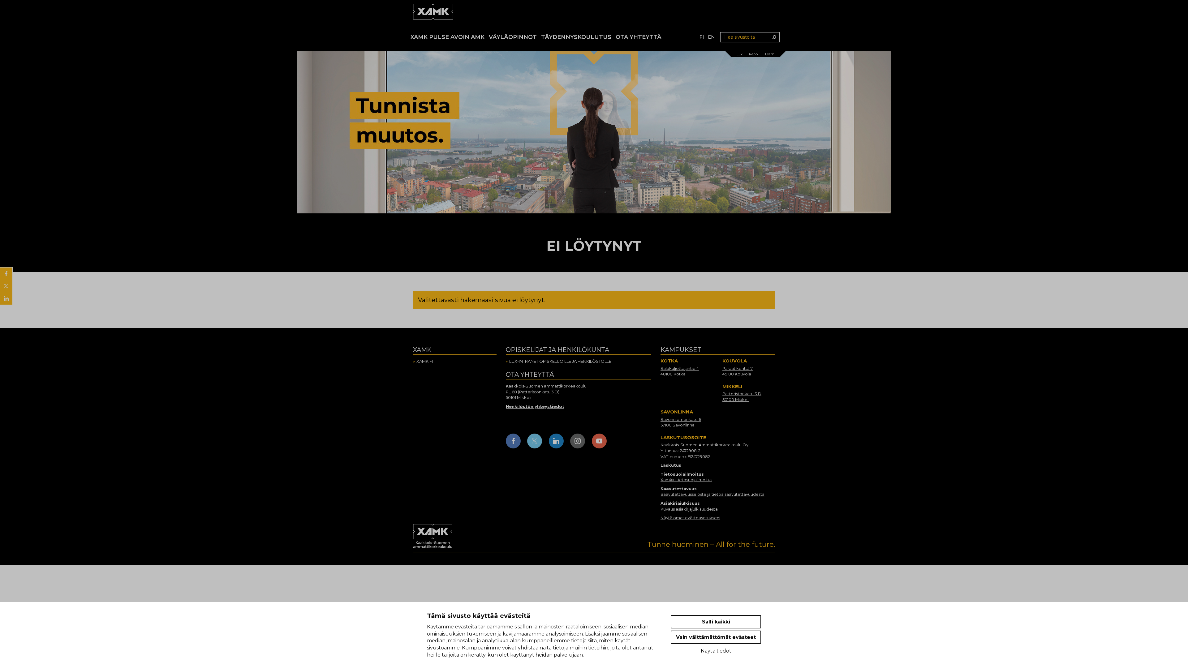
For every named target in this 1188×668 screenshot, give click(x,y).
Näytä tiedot (716, 651)
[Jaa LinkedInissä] (6, 298)
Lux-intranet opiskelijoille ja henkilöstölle (560, 361)
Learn (769, 54)
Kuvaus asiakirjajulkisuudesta (689, 509)
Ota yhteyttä (638, 37)
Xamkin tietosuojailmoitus (686, 479)
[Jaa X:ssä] (6, 286)
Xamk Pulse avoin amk (447, 37)
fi (701, 37)
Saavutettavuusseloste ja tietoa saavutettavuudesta (712, 494)
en (711, 37)
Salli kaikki (716, 622)
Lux (739, 54)
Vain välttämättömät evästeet (716, 637)
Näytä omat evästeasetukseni (690, 517)
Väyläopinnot (513, 37)
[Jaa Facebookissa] (6, 274)
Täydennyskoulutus (576, 37)
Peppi (754, 54)
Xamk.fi (424, 361)
